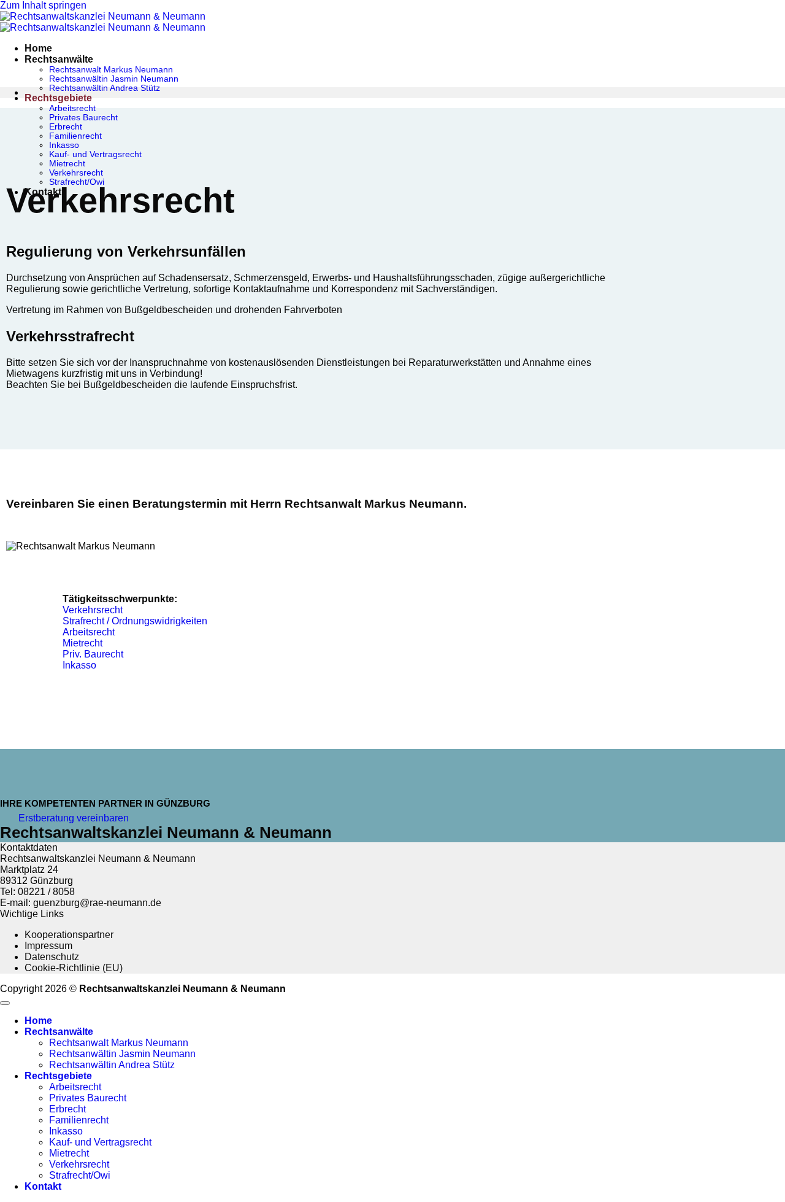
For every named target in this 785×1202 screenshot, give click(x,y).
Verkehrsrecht (76, 172)
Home (38, 48)
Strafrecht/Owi (79, 1175)
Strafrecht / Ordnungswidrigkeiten (135, 621)
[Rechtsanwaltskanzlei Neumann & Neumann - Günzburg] (102, 22)
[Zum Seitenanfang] (5, 1003)
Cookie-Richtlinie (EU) (74, 968)
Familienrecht (75, 136)
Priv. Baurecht (93, 654)
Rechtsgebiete (58, 98)
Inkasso (64, 145)
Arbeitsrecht (72, 108)
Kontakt (43, 1186)
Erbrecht (65, 126)
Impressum (48, 945)
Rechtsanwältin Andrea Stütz (104, 88)
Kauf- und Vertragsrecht (95, 154)
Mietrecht (67, 163)
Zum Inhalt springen (43, 5)
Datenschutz (52, 957)
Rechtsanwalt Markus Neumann (111, 69)
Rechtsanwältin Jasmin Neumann (113, 78)
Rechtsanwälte (59, 59)
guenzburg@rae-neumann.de (97, 903)
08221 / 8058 (46, 891)
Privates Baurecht (83, 117)
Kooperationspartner (69, 934)
